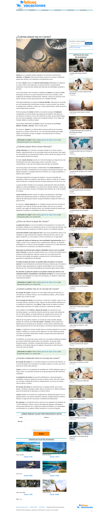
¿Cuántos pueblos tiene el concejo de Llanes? (80, 191)
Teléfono (46, 417)
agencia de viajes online (49, 140)
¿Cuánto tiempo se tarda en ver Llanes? (81, 171)
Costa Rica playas (47, 455)
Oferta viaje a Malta (20, 492)
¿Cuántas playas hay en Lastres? (79, 210)
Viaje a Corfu (19, 473)
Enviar (41, 434)
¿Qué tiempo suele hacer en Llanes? (80, 112)
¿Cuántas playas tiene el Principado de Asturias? (81, 267)
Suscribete (88, 43)
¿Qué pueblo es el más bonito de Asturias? (79, 437)
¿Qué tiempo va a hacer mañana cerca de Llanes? (80, 92)
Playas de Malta (20, 455)
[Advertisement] (54, 23)
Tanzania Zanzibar (47, 492)
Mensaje (20, 421)
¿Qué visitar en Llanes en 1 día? (79, 325)
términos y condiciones (44, 430)
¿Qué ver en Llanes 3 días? (77, 399)
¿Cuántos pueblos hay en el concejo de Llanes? (81, 152)
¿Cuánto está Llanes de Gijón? (78, 73)
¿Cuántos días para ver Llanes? (79, 229)
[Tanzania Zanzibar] (54, 488)
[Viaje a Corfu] (28, 464)
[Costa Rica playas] (54, 450)
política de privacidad (74, 47)
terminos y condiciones (82, 46)
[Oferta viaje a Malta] (28, 483)
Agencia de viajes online (22, 507)
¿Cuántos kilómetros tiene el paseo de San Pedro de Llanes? (80, 131)
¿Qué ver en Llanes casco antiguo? (80, 306)
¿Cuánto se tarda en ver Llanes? (79, 247)
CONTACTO (42, 507)
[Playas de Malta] (28, 446)
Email (21, 417)
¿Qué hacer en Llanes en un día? (79, 362)
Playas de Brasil (46, 473)
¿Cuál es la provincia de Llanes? (79, 344)
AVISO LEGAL (33, 507)
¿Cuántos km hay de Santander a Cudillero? (79, 287)
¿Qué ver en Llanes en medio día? (79, 381)
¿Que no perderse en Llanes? (78, 418)
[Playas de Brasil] (54, 466)
